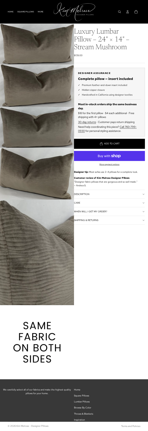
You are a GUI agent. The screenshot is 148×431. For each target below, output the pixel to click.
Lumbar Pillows (82, 401)
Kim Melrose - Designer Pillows (32, 426)
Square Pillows (81, 395)
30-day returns (87, 122)
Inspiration (79, 419)
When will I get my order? (90, 211)
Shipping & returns (86, 220)
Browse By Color (82, 407)
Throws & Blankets (83, 413)
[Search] (119, 12)
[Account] (127, 12)
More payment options (109, 164)
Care (77, 202)
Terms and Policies (130, 426)
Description (81, 194)
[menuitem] (40, 12)
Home (77, 389)
